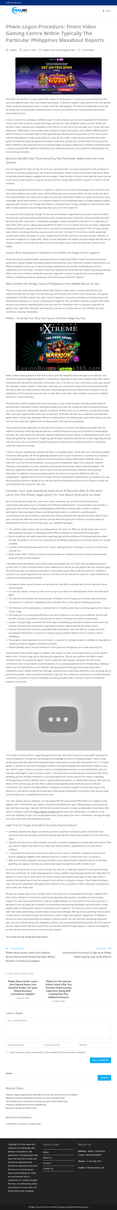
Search (9, 1073)
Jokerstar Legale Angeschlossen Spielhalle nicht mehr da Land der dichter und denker (42, 1094)
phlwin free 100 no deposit (36, 937)
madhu (13, 50)
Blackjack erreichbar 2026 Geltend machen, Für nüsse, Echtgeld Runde (35, 1098)
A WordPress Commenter (16, 1124)
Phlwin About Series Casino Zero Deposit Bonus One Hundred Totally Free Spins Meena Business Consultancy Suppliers (23, 988)
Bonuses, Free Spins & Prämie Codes (21, 1108)
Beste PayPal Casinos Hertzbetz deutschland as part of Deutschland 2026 (36, 1101)
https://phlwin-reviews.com (47, 811)
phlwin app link (17, 937)
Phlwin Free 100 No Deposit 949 (59, 50)
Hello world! (36, 1124)
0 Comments (88, 50)
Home (46, 1152)
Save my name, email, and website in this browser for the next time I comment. (48, 1052)
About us (47, 1157)
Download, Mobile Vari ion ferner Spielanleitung (26, 1104)
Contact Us (48, 1168)
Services (47, 1163)
